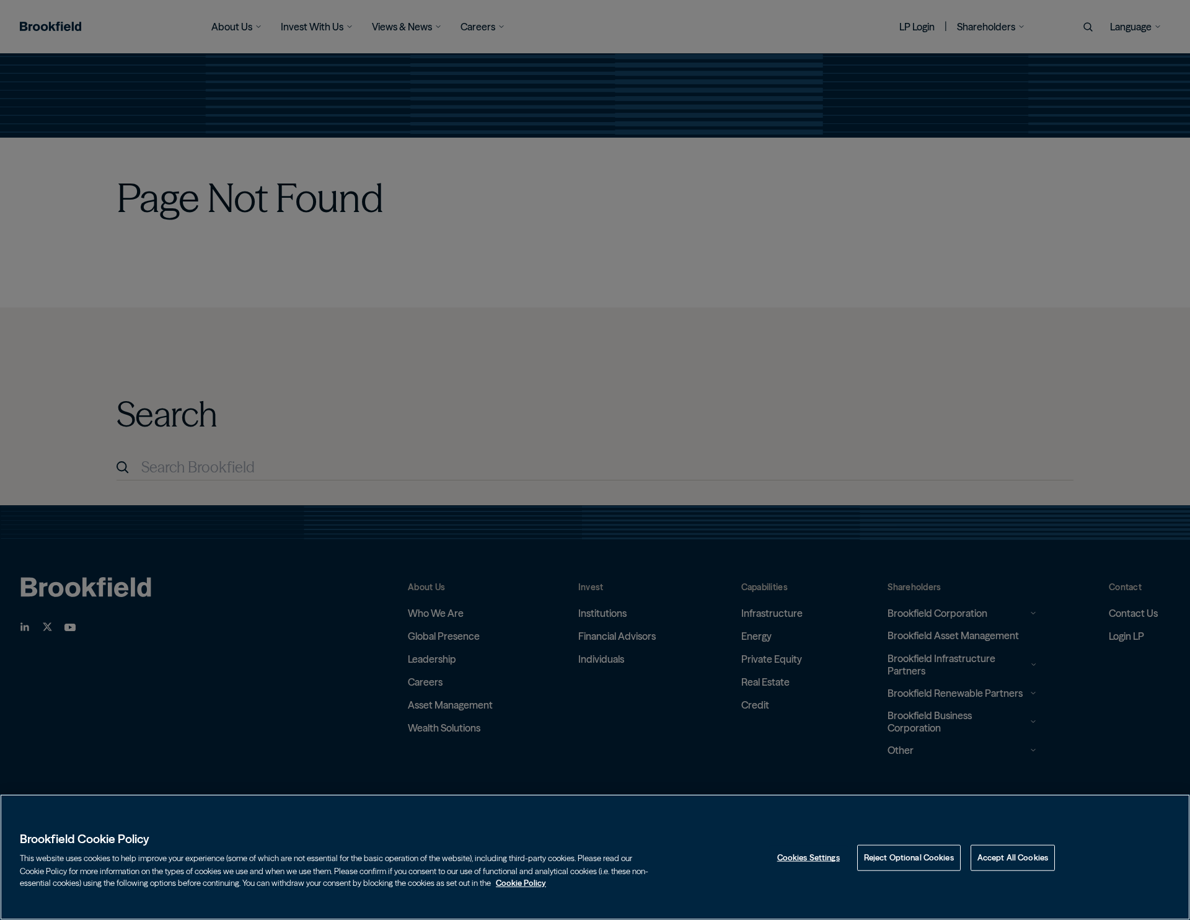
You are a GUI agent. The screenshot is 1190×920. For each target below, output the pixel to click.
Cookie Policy (521, 882)
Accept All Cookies (1012, 857)
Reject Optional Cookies (909, 857)
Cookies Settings (808, 857)
